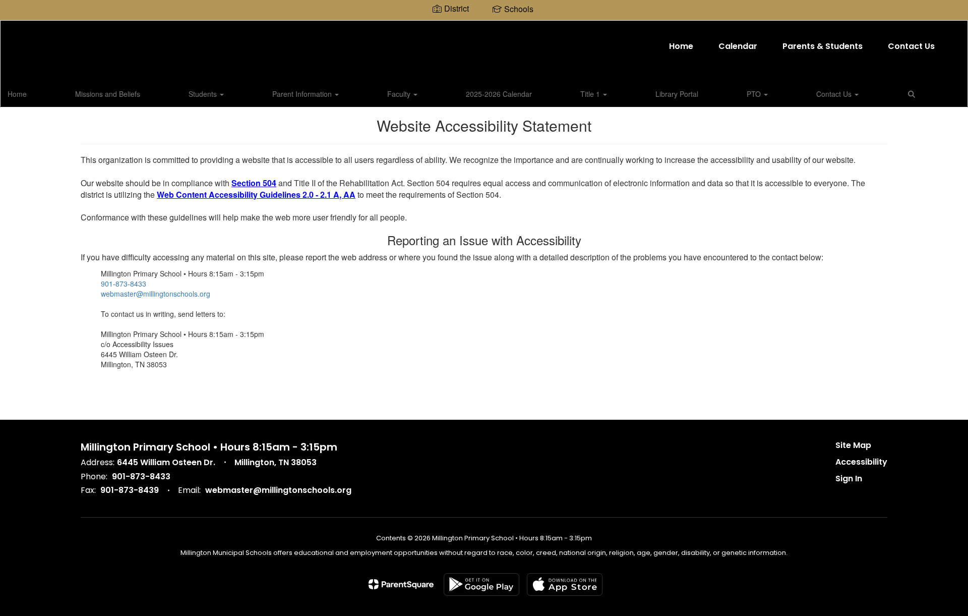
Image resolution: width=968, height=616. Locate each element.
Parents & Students (822, 46)
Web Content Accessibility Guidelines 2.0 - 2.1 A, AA (256, 194)
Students (204, 94)
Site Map (853, 445)
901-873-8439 (129, 490)
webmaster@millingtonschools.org (155, 294)
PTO (755, 94)
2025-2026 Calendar (499, 94)
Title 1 (591, 94)
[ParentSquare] (401, 584)
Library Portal (676, 94)
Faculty (399, 94)
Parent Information (303, 94)
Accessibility (861, 462)
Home (681, 46)
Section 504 (253, 183)
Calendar (737, 46)
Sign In (848, 478)
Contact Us (911, 46)
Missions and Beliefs (107, 94)
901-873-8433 (123, 283)
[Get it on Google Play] (481, 584)
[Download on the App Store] (564, 584)
